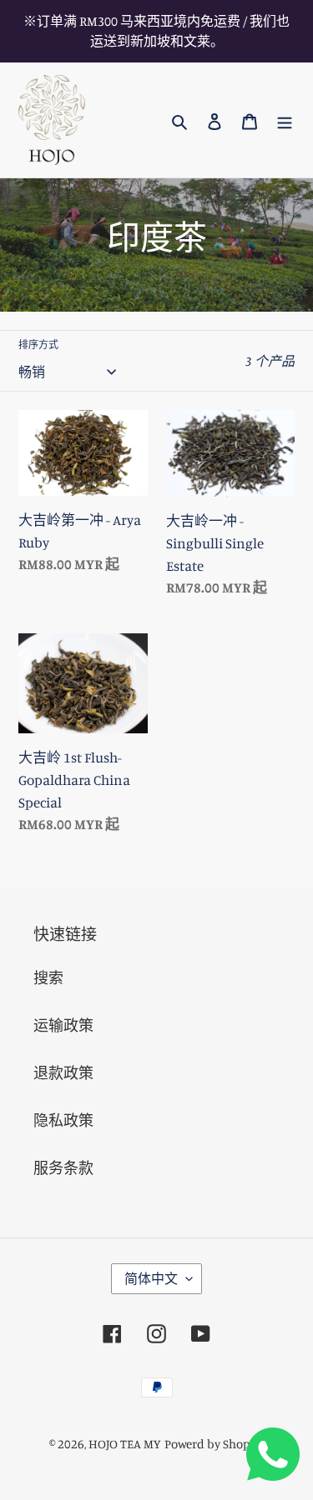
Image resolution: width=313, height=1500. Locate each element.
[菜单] (284, 120)
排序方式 (38, 344)
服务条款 (63, 1167)
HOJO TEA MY (124, 1444)
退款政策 (63, 1072)
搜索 (48, 977)
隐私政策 (63, 1120)
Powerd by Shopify (214, 1444)
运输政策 (63, 1025)
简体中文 (151, 1278)
